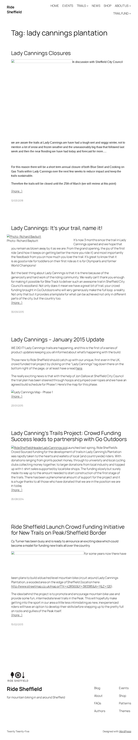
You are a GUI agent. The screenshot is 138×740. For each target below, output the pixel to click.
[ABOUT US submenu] (130, 6)
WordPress (125, 731)
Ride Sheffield (14, 10)
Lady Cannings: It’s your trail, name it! (56, 228)
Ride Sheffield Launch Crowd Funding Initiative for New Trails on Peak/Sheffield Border (68, 530)
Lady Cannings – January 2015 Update (57, 339)
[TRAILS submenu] (87, 6)
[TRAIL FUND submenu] (130, 13)
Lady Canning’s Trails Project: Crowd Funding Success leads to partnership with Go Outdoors (69, 436)
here (79, 368)
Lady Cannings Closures (41, 53)
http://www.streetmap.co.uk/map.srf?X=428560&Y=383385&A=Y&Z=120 (61, 586)
